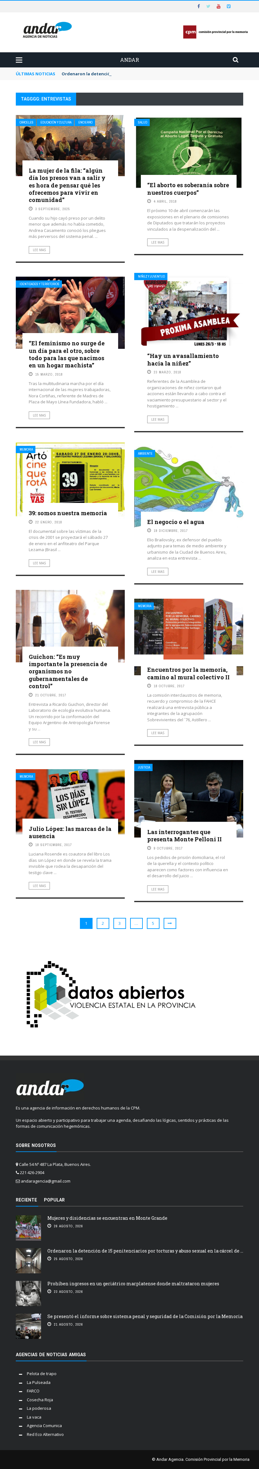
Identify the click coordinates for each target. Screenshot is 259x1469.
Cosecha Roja (40, 1400)
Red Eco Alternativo (45, 1434)
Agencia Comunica (44, 1425)
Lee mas (39, 250)
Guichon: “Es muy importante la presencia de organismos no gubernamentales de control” (68, 671)
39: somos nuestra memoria (68, 513)
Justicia (144, 767)
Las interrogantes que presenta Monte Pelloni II (184, 835)
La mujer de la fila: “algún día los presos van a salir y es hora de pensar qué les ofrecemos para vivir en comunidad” (67, 185)
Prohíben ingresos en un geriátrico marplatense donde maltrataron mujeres (133, 1284)
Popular (54, 1199)
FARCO (33, 1391)
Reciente (26, 1199)
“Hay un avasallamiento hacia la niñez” (183, 359)
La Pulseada (39, 1382)
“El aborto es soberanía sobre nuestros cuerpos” (188, 188)
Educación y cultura (55, 122)
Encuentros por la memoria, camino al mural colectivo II (188, 673)
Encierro (85, 122)
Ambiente (145, 454)
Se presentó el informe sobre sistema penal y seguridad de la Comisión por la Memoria (145, 1316)
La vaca (34, 1417)
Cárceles (26, 122)
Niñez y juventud (151, 276)
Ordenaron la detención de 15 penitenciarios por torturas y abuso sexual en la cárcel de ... (145, 1251)
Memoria (26, 449)
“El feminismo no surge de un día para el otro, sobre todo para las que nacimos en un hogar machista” (67, 354)
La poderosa (39, 1408)
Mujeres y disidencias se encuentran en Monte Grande (107, 1218)
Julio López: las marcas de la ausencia (70, 832)
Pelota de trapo (42, 1373)
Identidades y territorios (39, 284)
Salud (142, 122)
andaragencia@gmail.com (45, 1181)
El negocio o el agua (175, 522)
